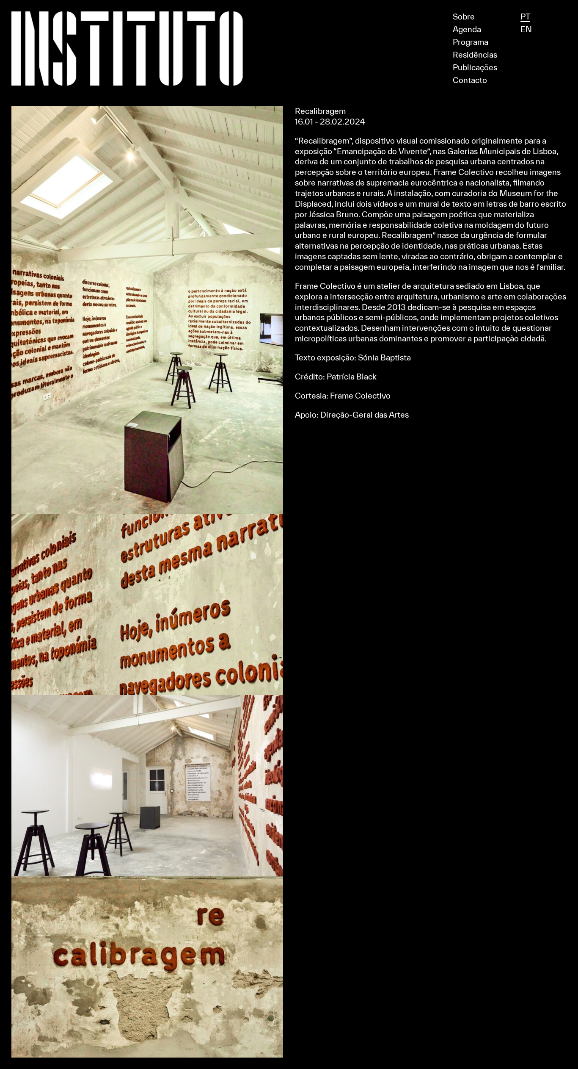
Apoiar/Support (289, 3)
